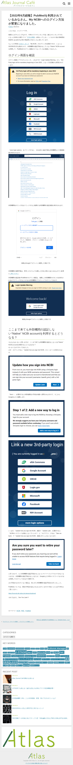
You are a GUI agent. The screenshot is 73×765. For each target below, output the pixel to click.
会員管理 (14, 662)
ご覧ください (14, 273)
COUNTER (11, 648)
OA (52, 652)
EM (68, 648)
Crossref (27, 648)
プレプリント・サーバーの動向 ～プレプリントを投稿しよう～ (18, 621)
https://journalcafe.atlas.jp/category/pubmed (22, 593)
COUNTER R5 (20, 648)
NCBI (18, 611)
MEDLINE (41, 652)
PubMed (10, 26)
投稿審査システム (59, 662)
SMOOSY (41, 656)
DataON (37, 648)
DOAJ (42, 648)
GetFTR (5, 652)
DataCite (33, 648)
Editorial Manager (57, 648)
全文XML (31, 662)
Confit (4, 648)
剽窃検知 (50, 662)
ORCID (56, 652)
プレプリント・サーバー (57, 659)
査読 (9, 665)
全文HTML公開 (23, 662)
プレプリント (46, 659)
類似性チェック (34, 665)
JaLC (29, 652)
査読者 (13, 665)
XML (57, 656)
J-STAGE (21, 652)
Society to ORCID (50, 656)
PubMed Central (17, 656)
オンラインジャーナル (11, 659)
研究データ (19, 665)
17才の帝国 (31, 37)
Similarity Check (30, 656)
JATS (34, 652)
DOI (46, 648)
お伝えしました (24, 44)
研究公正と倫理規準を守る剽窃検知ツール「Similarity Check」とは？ (53, 619)
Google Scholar (11, 652)
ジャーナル (37, 659)
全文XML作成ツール (41, 662)
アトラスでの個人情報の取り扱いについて (37, 763)
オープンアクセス (26, 659)
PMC (22, 611)
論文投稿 (26, 665)
